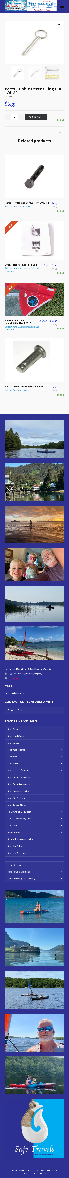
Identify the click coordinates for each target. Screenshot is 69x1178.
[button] (59, 25)
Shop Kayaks (13, 743)
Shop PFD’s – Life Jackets (18, 770)
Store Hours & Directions (19, 871)
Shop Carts (12, 825)
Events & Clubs (14, 865)
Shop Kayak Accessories (18, 791)
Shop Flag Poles (15, 846)
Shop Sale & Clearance (18, 853)
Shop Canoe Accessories (19, 784)
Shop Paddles (14, 756)
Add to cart (36, 117)
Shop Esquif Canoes (16, 736)
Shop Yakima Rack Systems (19, 818)
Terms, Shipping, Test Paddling (21, 878)
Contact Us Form (15, 710)
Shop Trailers (13, 763)
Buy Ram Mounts (15, 832)
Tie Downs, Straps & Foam (19, 811)
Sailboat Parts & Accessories (17, 206)
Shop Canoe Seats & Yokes (19, 777)
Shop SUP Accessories (17, 798)
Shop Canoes (13, 729)
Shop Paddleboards (16, 750)
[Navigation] (62, 6)
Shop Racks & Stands (17, 805)
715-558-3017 (14, 678)
